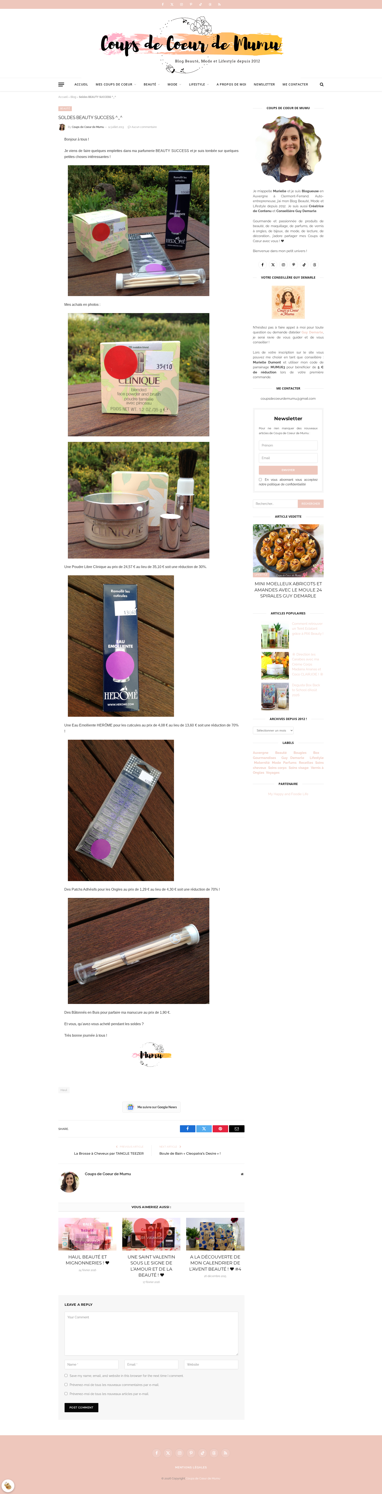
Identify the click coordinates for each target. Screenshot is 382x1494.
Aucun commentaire (144, 127)
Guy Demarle (312, 332)
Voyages (272, 773)
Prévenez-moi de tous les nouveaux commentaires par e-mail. (114, 1385)
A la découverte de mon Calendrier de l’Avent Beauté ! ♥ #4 (215, 1263)
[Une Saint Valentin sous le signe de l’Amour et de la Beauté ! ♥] (151, 1234)
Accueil (81, 84)
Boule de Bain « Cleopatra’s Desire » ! (190, 1153)
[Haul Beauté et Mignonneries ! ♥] (87, 1234)
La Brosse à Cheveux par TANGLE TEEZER (109, 1153)
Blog (73, 97)
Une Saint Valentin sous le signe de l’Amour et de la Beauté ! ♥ (151, 1266)
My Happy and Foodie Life (288, 794)
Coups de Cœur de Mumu (203, 1478)
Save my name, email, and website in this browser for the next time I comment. (127, 1376)
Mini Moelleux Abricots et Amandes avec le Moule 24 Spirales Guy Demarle (288, 589)
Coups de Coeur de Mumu (88, 127)
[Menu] (61, 84)
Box (318, 753)
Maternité (262, 763)
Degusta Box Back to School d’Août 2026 (306, 690)
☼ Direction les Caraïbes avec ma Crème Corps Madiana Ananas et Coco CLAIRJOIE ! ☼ (307, 664)
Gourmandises (264, 758)
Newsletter (264, 84)
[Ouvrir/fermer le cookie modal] (8, 1485)
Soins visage (299, 768)
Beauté (150, 84)
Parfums (289, 763)
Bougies (300, 753)
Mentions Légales (191, 1467)
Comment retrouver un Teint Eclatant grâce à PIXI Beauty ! (307, 629)
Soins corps (277, 768)
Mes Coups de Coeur (114, 84)
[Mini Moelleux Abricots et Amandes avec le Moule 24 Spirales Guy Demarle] (288, 550)
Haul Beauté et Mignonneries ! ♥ (87, 1260)
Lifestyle (197, 84)
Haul (64, 1090)
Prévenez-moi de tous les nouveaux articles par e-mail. (109, 1394)
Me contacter (295, 84)
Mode (173, 84)
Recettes (306, 763)
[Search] (321, 84)
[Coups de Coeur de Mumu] (191, 43)
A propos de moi (231, 84)
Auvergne (260, 753)
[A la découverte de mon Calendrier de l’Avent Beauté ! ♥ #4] (215, 1234)
